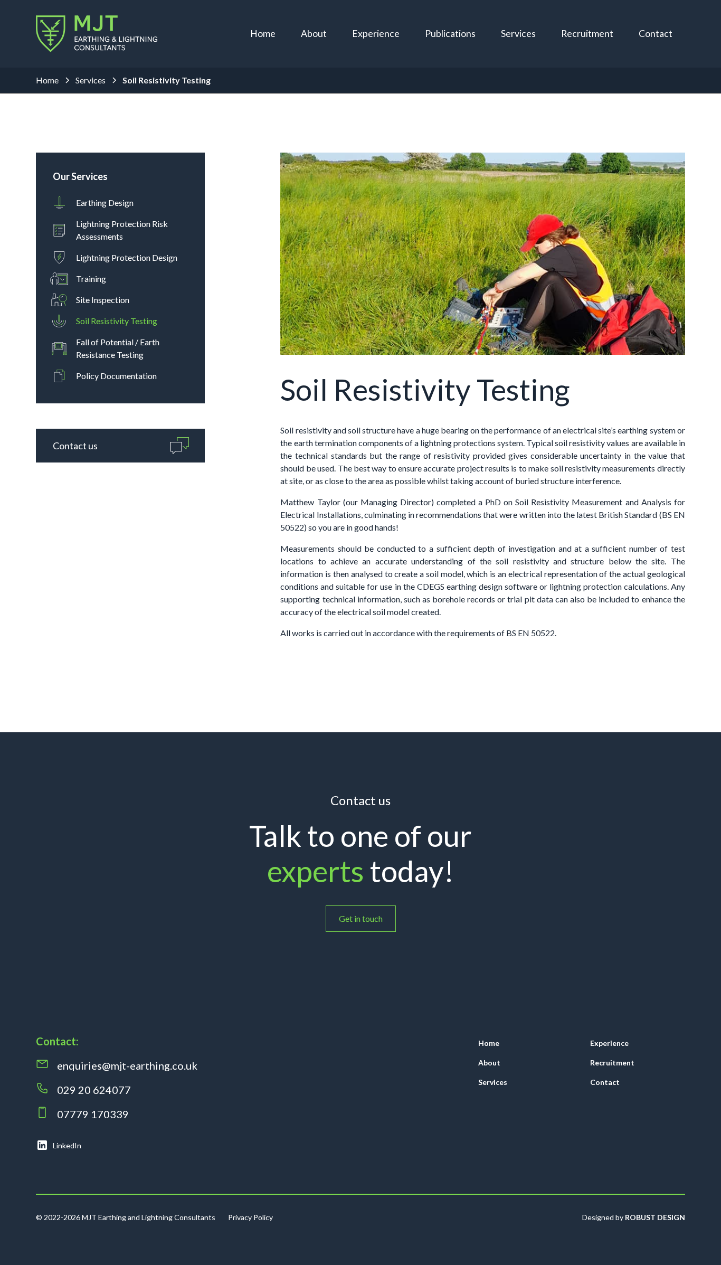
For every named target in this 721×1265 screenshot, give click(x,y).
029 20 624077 (94, 1089)
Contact (655, 33)
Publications (450, 33)
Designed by (633, 1217)
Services (518, 33)
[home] (96, 34)
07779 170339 (94, 1114)
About (314, 33)
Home (263, 33)
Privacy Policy (250, 1217)
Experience (376, 33)
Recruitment (587, 33)
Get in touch (361, 918)
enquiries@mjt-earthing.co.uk (127, 1065)
